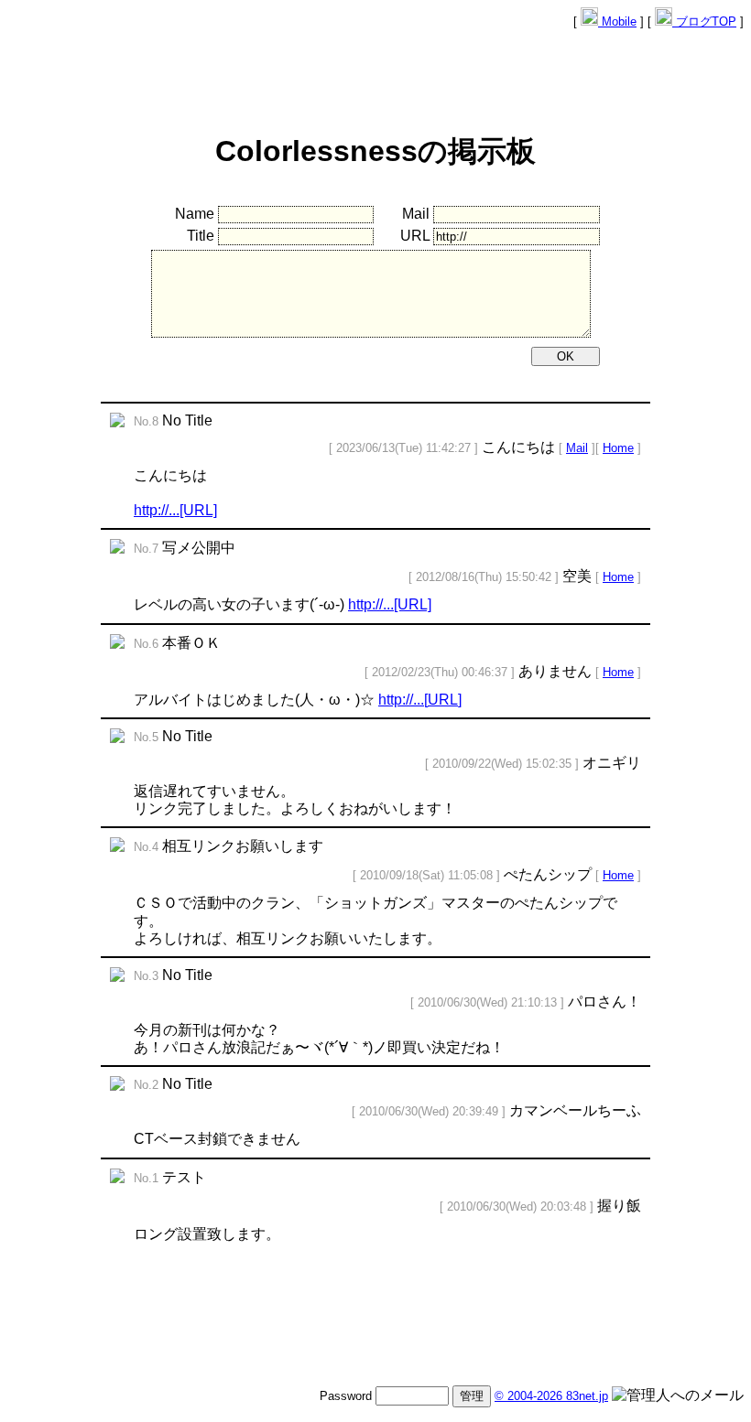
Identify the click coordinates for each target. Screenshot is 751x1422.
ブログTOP (704, 21)
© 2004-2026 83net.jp (551, 1396)
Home (618, 448)
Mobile (617, 21)
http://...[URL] (175, 510)
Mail (577, 448)
